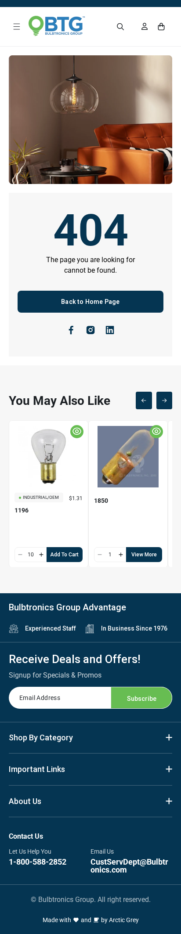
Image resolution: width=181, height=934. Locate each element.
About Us (25, 801)
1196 (21, 510)
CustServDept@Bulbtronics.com (129, 865)
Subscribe (141, 698)
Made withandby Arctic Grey (91, 919)
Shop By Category (41, 737)
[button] (16, 26)
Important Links (37, 769)
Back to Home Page (90, 301)
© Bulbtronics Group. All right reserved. (91, 899)
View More (144, 555)
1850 (101, 500)
